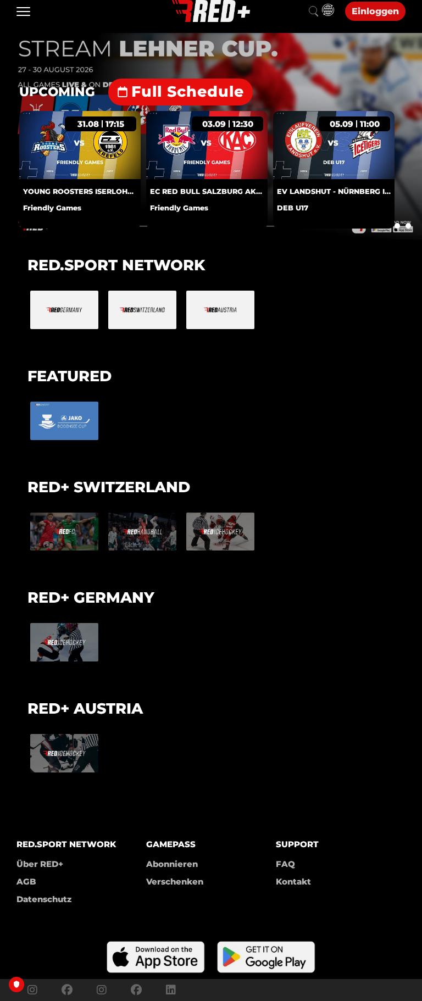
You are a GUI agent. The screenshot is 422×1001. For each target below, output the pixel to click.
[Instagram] (32, 990)
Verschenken (174, 881)
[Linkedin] (168, 990)
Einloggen (375, 11)
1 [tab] (397, 226)
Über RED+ (39, 864)
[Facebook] (67, 990)
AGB (26, 881)
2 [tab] (408, 226)
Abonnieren (172, 864)
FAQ (285, 864)
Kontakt (293, 881)
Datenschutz (43, 899)
